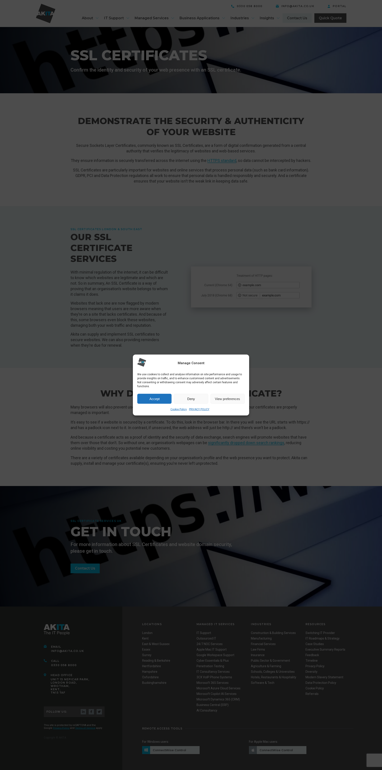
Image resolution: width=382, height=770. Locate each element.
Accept (154, 399)
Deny (191, 399)
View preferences (227, 399)
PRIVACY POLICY (199, 409)
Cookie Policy (178, 409)
